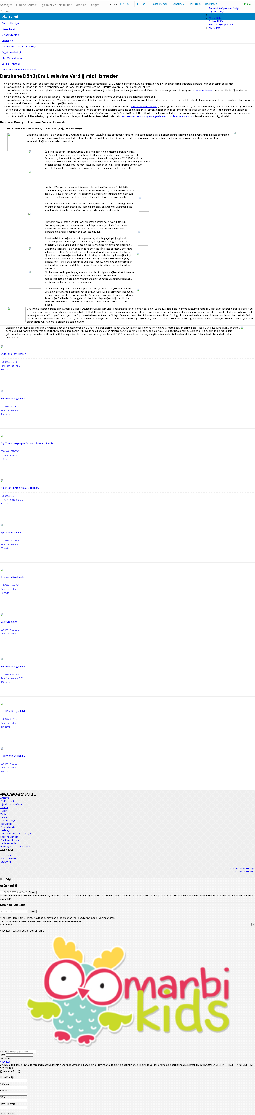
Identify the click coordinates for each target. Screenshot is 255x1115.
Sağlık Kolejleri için (12, 52)
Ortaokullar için (10, 35)
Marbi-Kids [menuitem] (215, 18)
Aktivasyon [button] (6, 1061)
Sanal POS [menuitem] (5, 817)
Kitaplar (80, 5)
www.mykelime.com (203, 90)
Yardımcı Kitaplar (11, 63)
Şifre (2, 1054)
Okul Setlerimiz (26, 5)
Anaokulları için (8, 820)
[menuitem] (0, 820)
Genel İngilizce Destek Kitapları (19, 69)
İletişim (94, 5)
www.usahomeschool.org (144, 106)
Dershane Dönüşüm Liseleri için (19, 46)
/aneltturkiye (242, 868)
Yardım (3, 814)
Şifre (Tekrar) (7, 1104)
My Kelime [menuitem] (214, 27)
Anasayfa (4, 797)
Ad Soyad (5, 1084)
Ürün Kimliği (7, 1077)
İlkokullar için (6, 823)
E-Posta (4, 1051)
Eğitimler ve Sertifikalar (56, 5)
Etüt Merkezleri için (12, 58)
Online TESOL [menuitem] (216, 21)
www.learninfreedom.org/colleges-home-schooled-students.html (156, 116)
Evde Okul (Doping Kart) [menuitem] (222, 24)
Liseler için (7, 40)
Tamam (32, 892)
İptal (3, 1113)
